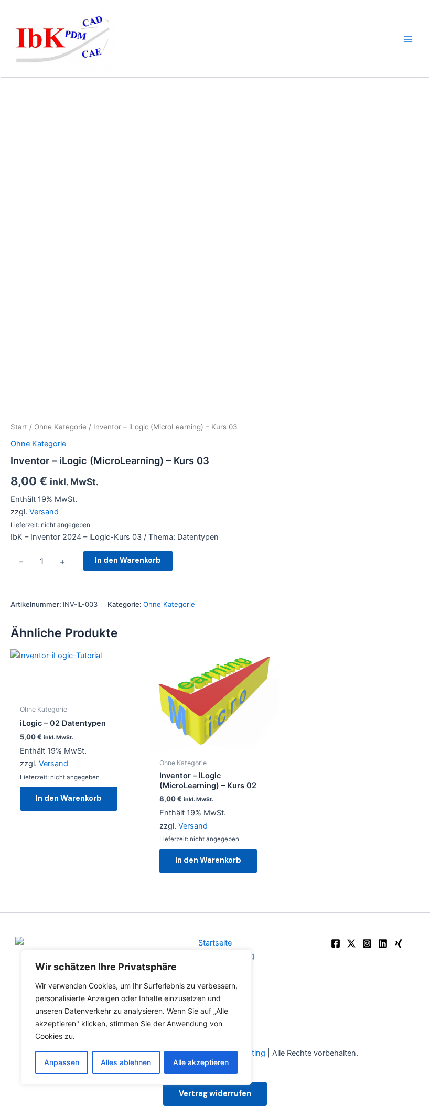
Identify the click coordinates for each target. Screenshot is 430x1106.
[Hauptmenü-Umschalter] (407, 38)
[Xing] (398, 943)
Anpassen (61, 1062)
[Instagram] (367, 943)
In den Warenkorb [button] (69, 798)
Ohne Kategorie (60, 427)
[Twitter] (351, 943)
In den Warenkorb (128, 560)
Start (18, 427)
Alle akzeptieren (201, 1062)
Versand (44, 512)
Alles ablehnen (126, 1062)
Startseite (215, 943)
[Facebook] (335, 943)
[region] (136, 1017)
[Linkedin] (383, 943)
